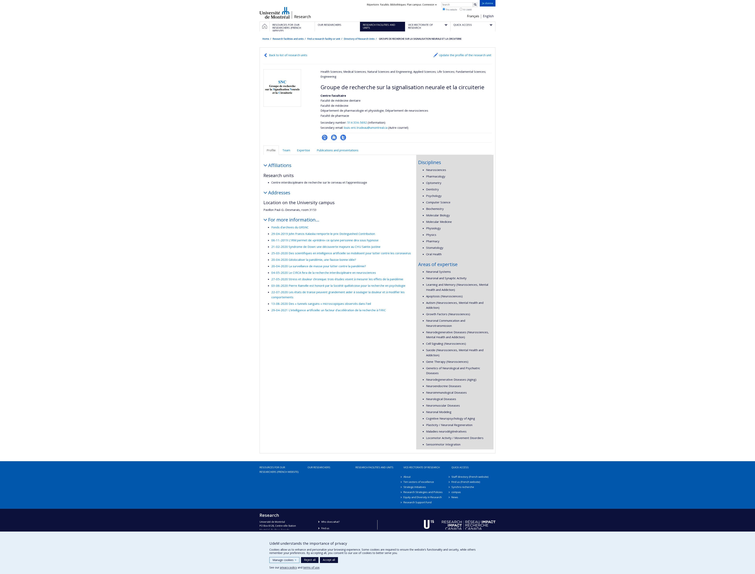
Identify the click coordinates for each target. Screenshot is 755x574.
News (454, 497)
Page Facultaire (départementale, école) (325, 137)
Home (265, 38)
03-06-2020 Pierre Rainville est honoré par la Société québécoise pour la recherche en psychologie (338, 285)
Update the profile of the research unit (465, 55)
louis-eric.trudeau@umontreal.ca (365, 127)
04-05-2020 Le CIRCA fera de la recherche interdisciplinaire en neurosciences (323, 273)
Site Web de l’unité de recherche (334, 137)
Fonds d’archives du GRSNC (289, 227)
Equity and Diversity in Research (422, 497)
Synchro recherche (462, 487)
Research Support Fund (417, 502)
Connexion (428, 4)
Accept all (329, 560)
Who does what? (330, 521)
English (488, 16)
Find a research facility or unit (323, 38)
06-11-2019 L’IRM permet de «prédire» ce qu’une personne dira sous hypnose (324, 240)
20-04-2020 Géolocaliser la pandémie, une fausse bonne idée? (313, 260)
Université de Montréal (275, 13)
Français (473, 16)
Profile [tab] (271, 150)
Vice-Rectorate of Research (421, 467)
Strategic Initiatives (414, 487)
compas (456, 492)
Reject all (310, 560)
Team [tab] (286, 150)
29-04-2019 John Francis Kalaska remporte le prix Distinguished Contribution (323, 234)
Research (302, 17)
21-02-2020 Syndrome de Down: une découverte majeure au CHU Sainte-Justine (325, 247)
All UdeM (467, 9)
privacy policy (288, 567)
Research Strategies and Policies (423, 492)
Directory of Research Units (359, 38)
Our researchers (319, 467)
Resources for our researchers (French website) (279, 469)
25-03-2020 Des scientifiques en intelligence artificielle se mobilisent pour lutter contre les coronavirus (341, 253)
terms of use (311, 567)
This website (451, 9)
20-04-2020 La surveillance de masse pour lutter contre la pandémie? (318, 266)
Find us (325, 528)
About (407, 476)
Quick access (460, 467)
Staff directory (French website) (469, 476)
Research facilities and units (288, 38)
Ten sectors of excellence (418, 482)
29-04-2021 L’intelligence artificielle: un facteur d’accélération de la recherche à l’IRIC (328, 310)
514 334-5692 (357, 122)
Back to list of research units (288, 55)
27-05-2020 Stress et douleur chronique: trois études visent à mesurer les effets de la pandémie (337, 279)
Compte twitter (343, 137)
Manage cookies (284, 560)
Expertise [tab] (303, 150)
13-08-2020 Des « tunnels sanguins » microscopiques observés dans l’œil (321, 304)
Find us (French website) (465, 482)
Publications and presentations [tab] (337, 150)
